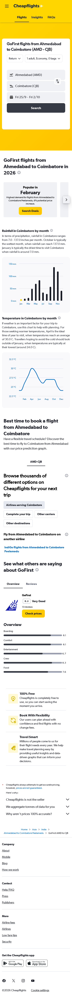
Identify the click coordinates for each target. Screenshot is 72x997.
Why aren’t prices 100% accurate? (29, 814)
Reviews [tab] (31, 583)
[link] (30, 211)
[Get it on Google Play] (13, 963)
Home (24, 829)
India (43, 829)
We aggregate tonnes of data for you (30, 807)
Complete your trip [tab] (18, 514)
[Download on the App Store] (37, 963)
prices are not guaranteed (29, 788)
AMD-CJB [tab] (36, 461)
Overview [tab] (13, 583)
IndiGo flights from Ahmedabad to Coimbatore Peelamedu (34, 549)
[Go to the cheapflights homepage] (28, 6)
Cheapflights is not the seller (25, 799)
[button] (6, 6)
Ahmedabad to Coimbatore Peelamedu (24, 833)
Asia (34, 829)
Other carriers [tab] (46, 514)
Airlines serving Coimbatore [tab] (24, 505)
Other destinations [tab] (18, 523)
